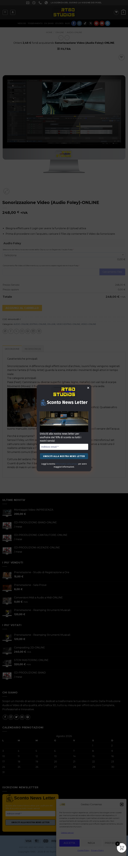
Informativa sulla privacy (67, 464)
